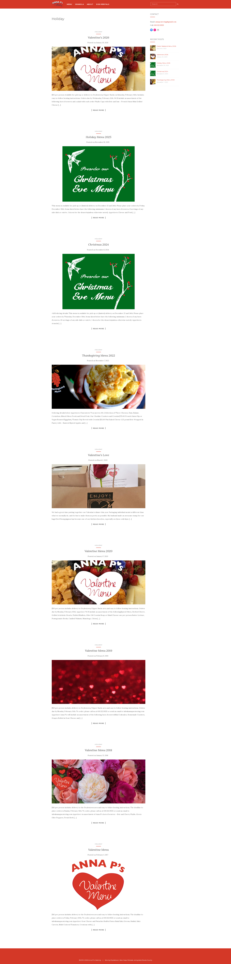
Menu (69, 4)
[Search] (177, 4)
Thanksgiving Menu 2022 (98, 355)
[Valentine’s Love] (98, 486)
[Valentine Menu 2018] (98, 781)
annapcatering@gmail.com (165, 22)
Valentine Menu (98, 850)
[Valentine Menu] (98, 884)
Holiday (98, 32)
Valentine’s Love (98, 455)
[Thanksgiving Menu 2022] (98, 387)
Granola (79, 4)
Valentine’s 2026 (98, 37)
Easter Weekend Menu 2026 (166, 46)
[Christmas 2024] (98, 281)
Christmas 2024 (98, 244)
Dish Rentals (102, 4)
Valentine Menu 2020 (98, 551)
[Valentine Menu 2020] (98, 582)
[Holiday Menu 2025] (98, 174)
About (90, 4)
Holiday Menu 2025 (98, 137)
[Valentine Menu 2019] (98, 682)
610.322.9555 (159, 25)
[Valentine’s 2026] (98, 69)
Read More (98, 110)
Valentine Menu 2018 (98, 750)
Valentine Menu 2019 (98, 650)
